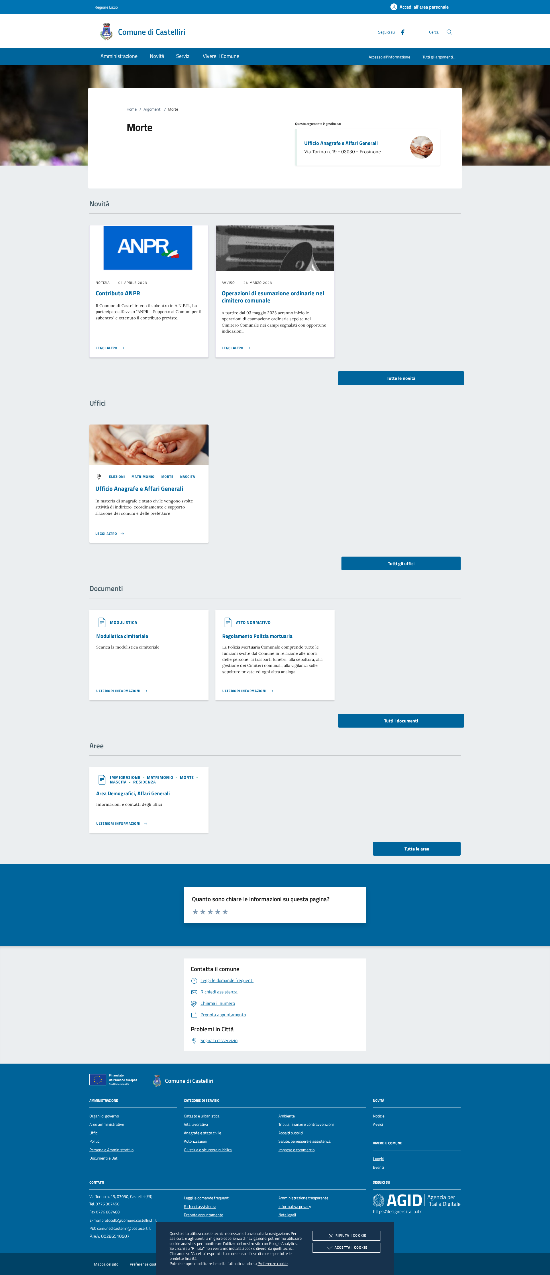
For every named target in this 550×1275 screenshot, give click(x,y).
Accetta (351, 1247)
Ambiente (286, 1116)
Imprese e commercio (296, 1150)
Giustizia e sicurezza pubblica (208, 1150)
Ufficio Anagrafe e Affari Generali (341, 143)
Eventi (378, 1167)
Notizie (378, 1116)
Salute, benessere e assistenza (304, 1141)
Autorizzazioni (195, 1141)
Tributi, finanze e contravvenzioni (306, 1124)
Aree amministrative (106, 1124)
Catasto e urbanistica (201, 1116)
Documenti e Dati (103, 1158)
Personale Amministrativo (111, 1150)
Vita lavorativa (196, 1124)
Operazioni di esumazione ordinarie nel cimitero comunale (273, 296)
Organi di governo (104, 1116)
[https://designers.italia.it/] (417, 1200)
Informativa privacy (294, 1206)
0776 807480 (108, 1212)
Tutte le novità (401, 378)
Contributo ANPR (118, 293)
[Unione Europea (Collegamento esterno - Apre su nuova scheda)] (114, 1081)
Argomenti (152, 109)
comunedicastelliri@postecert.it (124, 1228)
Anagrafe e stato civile (202, 1133)
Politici (94, 1141)
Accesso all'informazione (389, 57)
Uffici (93, 1133)
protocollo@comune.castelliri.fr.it (129, 1220)
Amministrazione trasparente (303, 1198)
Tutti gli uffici (401, 563)
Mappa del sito (106, 1264)
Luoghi (378, 1159)
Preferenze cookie (273, 1263)
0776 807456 (107, 1204)
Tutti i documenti (401, 720)
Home (132, 109)
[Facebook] (400, 32)
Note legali (287, 1215)
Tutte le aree (416, 848)
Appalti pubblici (290, 1133)
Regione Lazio (106, 7)
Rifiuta (350, 1235)
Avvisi (378, 1124)
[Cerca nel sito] (449, 32)
